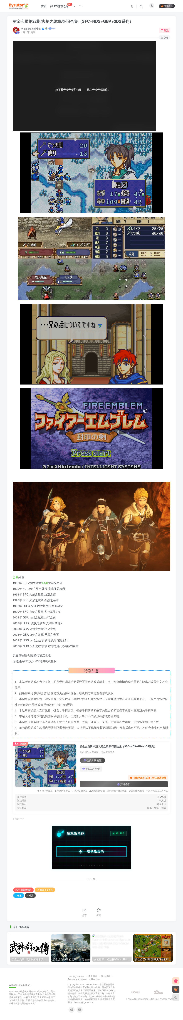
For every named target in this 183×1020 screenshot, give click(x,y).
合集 (15, 577)
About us (95, 979)
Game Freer (92, 984)
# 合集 (19, 895)
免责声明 (92, 976)
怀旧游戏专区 (24, 889)
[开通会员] (175, 989)
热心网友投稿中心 (31, 28)
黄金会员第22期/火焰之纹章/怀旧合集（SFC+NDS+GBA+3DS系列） (73, 21)
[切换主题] (175, 997)
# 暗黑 (30, 895)
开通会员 (168, 6)
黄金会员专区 (46, 889)
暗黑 (45, 583)
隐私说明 (105, 976)
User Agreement (76, 976)
